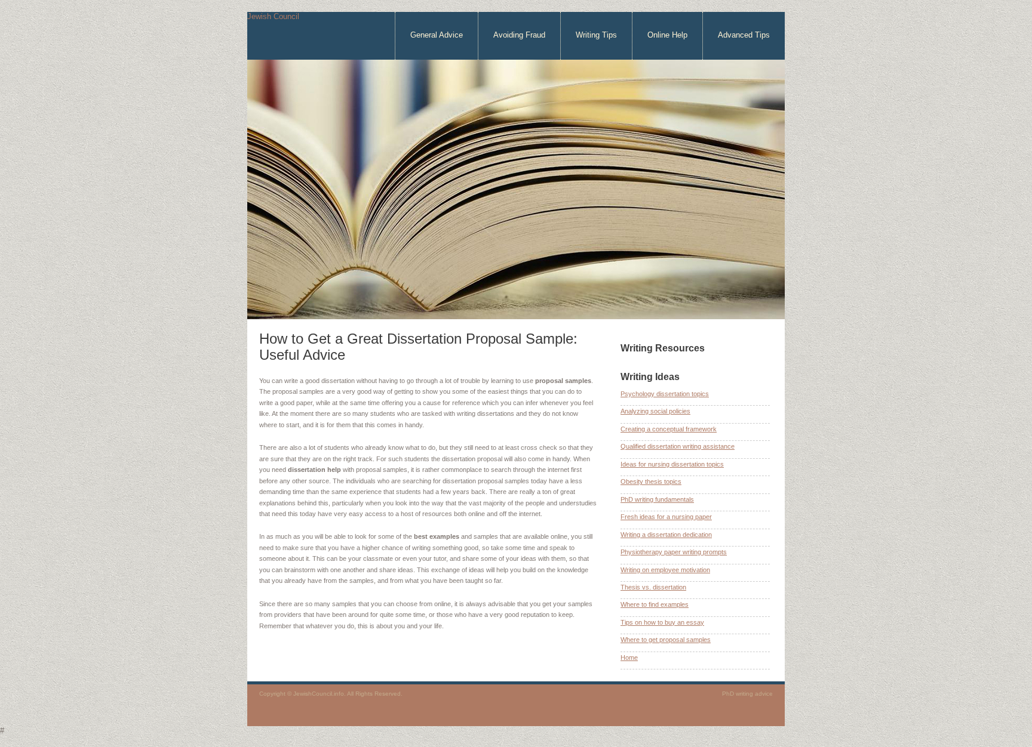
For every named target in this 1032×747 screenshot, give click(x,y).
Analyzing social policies (655, 411)
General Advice (436, 35)
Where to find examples (655, 604)
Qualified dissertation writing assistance (678, 446)
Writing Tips (596, 35)
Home (629, 657)
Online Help (667, 35)
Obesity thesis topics (651, 481)
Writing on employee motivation (665, 569)
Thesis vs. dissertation (653, 587)
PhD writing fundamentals (657, 499)
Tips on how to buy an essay (662, 622)
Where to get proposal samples (666, 639)
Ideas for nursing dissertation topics (672, 464)
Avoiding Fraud (519, 35)
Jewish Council (273, 16)
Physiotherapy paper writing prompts (674, 551)
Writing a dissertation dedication (666, 534)
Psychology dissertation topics (665, 393)
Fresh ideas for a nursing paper (666, 516)
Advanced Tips (744, 35)
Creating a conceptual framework (669, 429)
